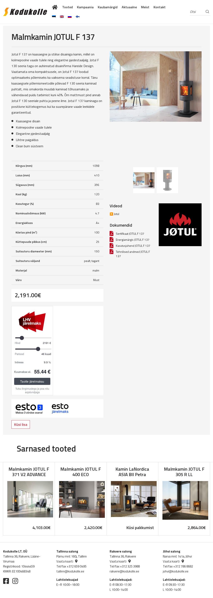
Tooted (67, 7)
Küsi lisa (20, 424)
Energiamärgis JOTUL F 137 (132, 239)
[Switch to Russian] (70, 16)
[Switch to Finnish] (78, 16)
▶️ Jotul (114, 214)
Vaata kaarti (64, 561)
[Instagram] (15, 581)
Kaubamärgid (108, 7)
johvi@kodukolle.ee (175, 571)
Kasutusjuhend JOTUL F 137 (133, 245)
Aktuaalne (129, 7)
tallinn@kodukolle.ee (70, 571)
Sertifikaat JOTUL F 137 (130, 233)
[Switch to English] (62, 16)
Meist (145, 7)
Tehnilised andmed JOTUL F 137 (133, 253)
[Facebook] (6, 581)
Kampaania (85, 7)
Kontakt (160, 7)
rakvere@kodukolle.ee (124, 571)
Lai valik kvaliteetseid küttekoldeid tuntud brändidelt (55, 7)
